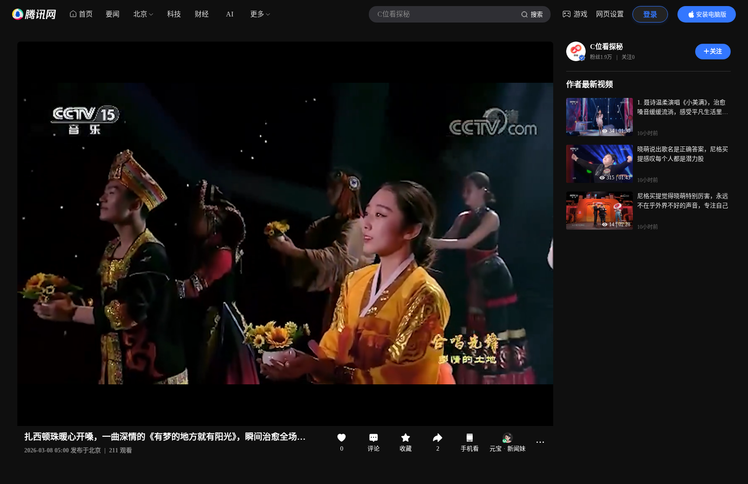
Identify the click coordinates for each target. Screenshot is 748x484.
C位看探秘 (606, 46)
